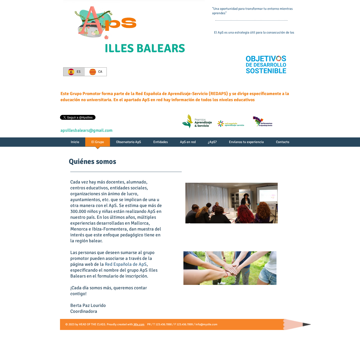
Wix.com (138, 324)
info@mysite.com (206, 324)
